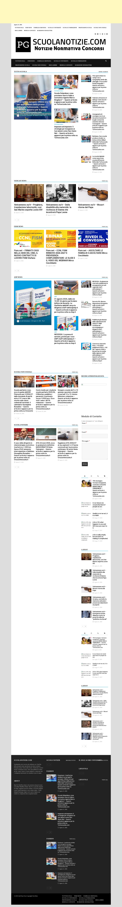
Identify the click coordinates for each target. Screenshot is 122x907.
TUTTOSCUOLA (19, 27)
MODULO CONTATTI (29, 30)
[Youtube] (98, 34)
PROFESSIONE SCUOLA (85, 27)
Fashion (50, 771)
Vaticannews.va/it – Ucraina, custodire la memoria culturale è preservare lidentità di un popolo (100, 601)
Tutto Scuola (20, 71)
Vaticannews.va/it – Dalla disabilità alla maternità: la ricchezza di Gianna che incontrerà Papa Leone (58, 208)
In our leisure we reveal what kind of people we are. (99, 505)
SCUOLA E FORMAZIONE (70, 27)
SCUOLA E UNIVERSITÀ (54, 27)
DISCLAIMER (18, 30)
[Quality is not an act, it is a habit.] (86, 513)
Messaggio (86, 441)
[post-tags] (104, 476)
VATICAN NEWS (20, 181)
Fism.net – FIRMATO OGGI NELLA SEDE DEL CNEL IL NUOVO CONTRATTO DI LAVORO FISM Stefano (26, 254)
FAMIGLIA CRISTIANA (40, 27)
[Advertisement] (50, 11)
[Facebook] (95, 34)
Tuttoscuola (21, 96)
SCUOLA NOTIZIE (21, 425)
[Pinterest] (103, 34)
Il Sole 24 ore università (90, 760)
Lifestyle (83, 769)
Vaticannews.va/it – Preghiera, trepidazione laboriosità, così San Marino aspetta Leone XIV (28, 207)
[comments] (98, 476)
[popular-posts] (84, 476)
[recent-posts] (91, 476)
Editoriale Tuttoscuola (26, 115)
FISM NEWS (28, 27)
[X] (100, 34)
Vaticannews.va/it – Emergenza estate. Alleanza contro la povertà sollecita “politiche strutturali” (100, 615)
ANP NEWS (18, 277)
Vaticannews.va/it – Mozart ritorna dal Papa (91, 206)
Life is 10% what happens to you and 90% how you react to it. (100, 525)
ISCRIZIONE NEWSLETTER (44, 30)
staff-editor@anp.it (25, 321)
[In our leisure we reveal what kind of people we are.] (86, 503)
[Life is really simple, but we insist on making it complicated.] (86, 534)
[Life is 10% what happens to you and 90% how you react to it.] (86, 522)
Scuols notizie (53, 760)
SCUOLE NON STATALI (100, 27)
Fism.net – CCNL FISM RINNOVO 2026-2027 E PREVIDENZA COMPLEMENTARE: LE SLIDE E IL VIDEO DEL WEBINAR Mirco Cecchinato (60, 256)
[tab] (84, 476)
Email (84, 432)
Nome (84, 423)
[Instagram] (105, 34)
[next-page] (18, 220)
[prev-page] (15, 220)
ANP (18, 304)
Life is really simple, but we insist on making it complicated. (100, 536)
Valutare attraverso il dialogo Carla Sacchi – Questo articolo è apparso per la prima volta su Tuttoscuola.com (99, 102)
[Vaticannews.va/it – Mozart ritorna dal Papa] (86, 586)
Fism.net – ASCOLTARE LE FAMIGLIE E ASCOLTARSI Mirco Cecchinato (92, 253)
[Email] (107, 34)
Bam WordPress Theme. (22, 786)
